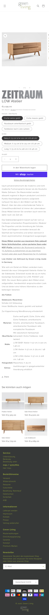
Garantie (6, 540)
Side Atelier (6, 438)
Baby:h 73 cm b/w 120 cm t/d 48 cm (20, 138)
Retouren (7, 485)
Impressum (7, 514)
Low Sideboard (30, 438)
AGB (5, 500)
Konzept (6, 543)
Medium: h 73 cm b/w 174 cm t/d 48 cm (22, 144)
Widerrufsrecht (9, 481)
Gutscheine (7, 488)
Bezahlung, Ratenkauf (12, 491)
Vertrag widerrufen (11, 523)
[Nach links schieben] (19, 87)
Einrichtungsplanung (11, 537)
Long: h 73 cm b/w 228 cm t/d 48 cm (20, 149)
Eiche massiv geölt (35, 118)
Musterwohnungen (10, 533)
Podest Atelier (7, 412)
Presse (6, 520)
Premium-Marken (10, 546)
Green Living (28, 603)
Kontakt (6, 517)
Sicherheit (7, 497)
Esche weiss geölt (12, 118)
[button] (4, 6)
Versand (13, 109)
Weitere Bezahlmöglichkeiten (24, 180)
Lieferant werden (10, 511)
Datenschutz (8, 494)
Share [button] (6, 377)
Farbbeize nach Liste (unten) (16, 129)
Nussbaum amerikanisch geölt (17, 124)
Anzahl (4, 154)
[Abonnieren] (43, 566)
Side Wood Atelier (31, 412)
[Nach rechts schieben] (29, 87)
